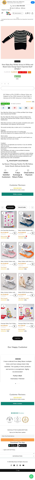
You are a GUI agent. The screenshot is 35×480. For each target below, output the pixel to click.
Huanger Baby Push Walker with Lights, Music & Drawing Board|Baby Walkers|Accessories (9, 323)
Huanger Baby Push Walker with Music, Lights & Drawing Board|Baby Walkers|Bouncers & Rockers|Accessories (26, 323)
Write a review (17, 194)
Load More (17, 338)
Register (4, 10)
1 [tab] (15, 383)
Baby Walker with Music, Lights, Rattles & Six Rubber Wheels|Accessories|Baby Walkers (26, 261)
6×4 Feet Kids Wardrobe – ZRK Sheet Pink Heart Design (9, 230)
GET (33, 2)
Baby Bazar (8, 13)
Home (17, 18)
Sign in (9, 10)
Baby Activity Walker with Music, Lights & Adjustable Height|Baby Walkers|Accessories (9, 292)
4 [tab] (19, 383)
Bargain (18, 76)
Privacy (13, 450)
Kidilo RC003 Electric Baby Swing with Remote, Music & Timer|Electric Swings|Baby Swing (26, 292)
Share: (3, 105)
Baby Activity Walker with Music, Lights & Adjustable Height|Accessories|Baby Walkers (26, 230)
